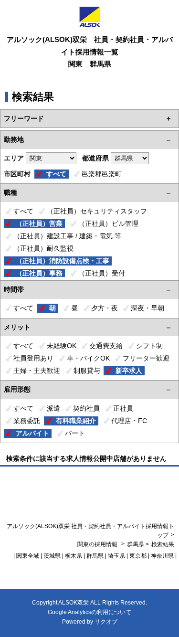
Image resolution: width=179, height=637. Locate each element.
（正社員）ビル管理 (108, 223)
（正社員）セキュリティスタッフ (97, 211)
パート (75, 433)
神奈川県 (162, 555)
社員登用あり (33, 358)
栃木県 (73, 555)
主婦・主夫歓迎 (36, 370)
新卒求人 (129, 370)
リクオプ (106, 621)
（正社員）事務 (39, 273)
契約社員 (86, 408)
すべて (56, 174)
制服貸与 (87, 370)
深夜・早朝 (147, 308)
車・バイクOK (88, 358)
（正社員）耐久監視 (43, 248)
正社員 (123, 408)
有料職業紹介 (76, 421)
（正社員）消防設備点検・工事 (62, 261)
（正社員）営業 (39, 223)
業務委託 (26, 421)
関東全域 (27, 555)
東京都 (138, 555)
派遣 (53, 408)
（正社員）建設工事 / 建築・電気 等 (67, 236)
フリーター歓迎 (146, 358)
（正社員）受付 (101, 273)
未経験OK (61, 346)
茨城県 (52, 555)
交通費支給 (106, 346)
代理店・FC (129, 421)
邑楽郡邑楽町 (102, 174)
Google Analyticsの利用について (89, 612)
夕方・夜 (104, 308)
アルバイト (32, 433)
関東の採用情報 (98, 544)
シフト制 (149, 346)
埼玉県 (116, 555)
